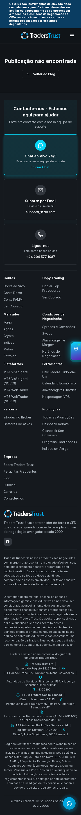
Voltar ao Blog (44, 74)
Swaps (47, 333)
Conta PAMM (13, 299)
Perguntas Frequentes (20, 471)
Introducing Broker (17, 417)
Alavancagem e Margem (53, 342)
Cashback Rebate (55, 424)
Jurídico (10, 485)
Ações (8, 329)
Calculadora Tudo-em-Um (59, 374)
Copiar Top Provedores (51, 288)
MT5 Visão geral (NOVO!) (16, 381)
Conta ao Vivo (14, 286)
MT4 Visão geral (16, 372)
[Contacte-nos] (69, 803)
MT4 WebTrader (16, 390)
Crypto (9, 336)
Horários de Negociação (51, 354)
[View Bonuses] (76, 351)
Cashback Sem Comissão (53, 433)
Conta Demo (13, 293)
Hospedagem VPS (56, 397)
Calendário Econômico (59, 383)
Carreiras (10, 491)
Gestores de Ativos (18, 424)
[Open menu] (72, 35)
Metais (8, 349)
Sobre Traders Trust (19, 465)
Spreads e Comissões (58, 327)
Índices (9, 342)
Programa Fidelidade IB (59, 442)
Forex (8, 322)
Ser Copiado (13, 306)
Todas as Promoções (58, 417)
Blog (7, 478)
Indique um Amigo (55, 448)
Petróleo (10, 356)
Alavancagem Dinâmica (59, 390)
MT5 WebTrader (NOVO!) (16, 399)
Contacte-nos (14, 498)
